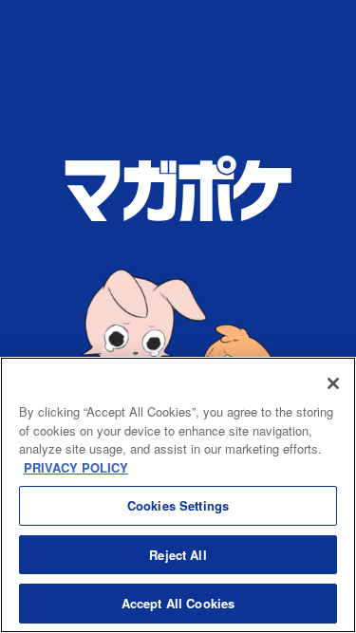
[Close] (333, 383)
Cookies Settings (178, 505)
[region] (178, 495)
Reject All (177, 555)
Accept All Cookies (178, 603)
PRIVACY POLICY (76, 467)
